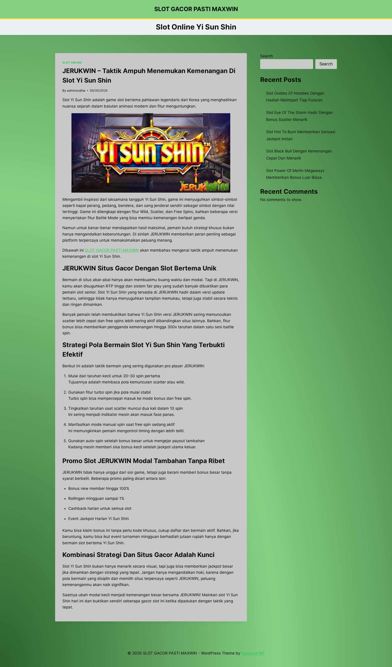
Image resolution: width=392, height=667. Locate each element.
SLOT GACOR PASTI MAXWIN (112, 250)
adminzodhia (76, 90)
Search (266, 56)
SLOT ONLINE (72, 62)
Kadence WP (253, 653)
